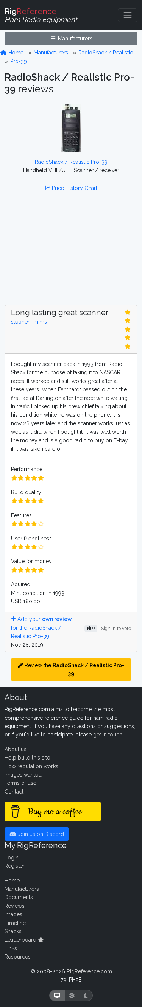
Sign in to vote (116, 628)
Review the (73, 669)
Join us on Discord (40, 834)
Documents (19, 897)
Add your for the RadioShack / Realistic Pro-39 (41, 627)
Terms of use (20, 783)
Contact (14, 792)
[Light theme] (72, 995)
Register (15, 866)
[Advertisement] (71, 253)
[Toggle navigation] (127, 15)
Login (12, 857)
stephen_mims (29, 322)
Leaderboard (21, 940)
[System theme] (57, 995)
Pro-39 (18, 61)
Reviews (15, 906)
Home (15, 53)
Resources (18, 957)
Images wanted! (24, 775)
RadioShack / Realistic (105, 53)
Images (13, 914)
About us (16, 749)
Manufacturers (74, 39)
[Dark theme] (85, 995)
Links (11, 948)
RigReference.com (89, 971)
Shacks (13, 931)
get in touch (107, 735)
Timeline (15, 923)
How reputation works (31, 766)
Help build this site (27, 758)
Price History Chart (73, 188)
